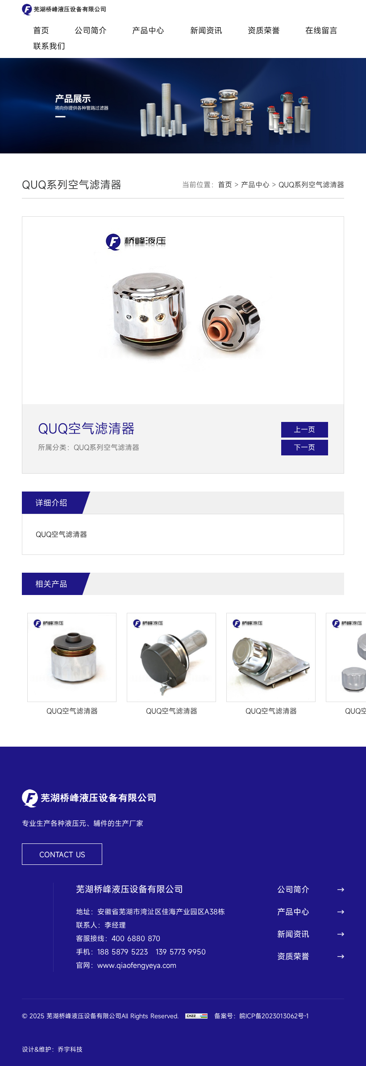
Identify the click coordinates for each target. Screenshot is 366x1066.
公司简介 (91, 30)
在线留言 (321, 30)
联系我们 (49, 46)
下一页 (304, 447)
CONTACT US (62, 854)
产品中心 (148, 30)
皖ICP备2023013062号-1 (274, 1016)
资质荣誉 (264, 30)
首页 (41, 30)
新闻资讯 (206, 30)
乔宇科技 (70, 1049)
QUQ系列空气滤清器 (311, 185)
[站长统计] (196, 1016)
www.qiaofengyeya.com (136, 965)
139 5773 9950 (181, 952)
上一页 (304, 429)
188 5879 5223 (122, 952)
